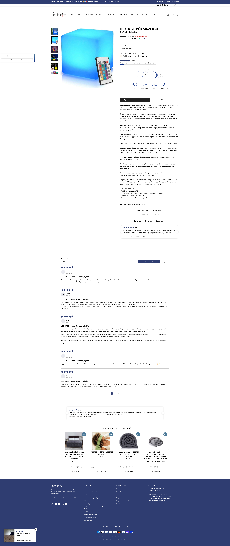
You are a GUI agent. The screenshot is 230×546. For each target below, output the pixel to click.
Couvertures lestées (122, 492)
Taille (123, 45)
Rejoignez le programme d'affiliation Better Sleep (97, 508)
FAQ (85, 501)
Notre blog (87, 504)
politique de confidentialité (92, 518)
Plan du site (119, 504)
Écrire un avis (149, 261)
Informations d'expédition (149, 210)
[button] (149, 39)
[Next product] (170, 452)
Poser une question (149, 215)
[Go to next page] (121, 393)
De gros (86, 512)
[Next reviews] (177, 232)
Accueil (118, 489)
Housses (118, 495)
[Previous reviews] (121, 232)
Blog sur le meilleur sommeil (124, 498)
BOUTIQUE (76, 15)
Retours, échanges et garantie (93, 498)
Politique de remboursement (92, 495)
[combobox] (74, 467)
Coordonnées (88, 521)
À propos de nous (89, 489)
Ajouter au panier (74, 471)
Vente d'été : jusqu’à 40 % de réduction (124, 15)
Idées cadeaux (152, 15)
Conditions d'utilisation (91, 515)
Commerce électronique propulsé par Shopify (115, 539)
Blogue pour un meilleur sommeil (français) (129, 501)
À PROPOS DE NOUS (93, 15)
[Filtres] (163, 261)
